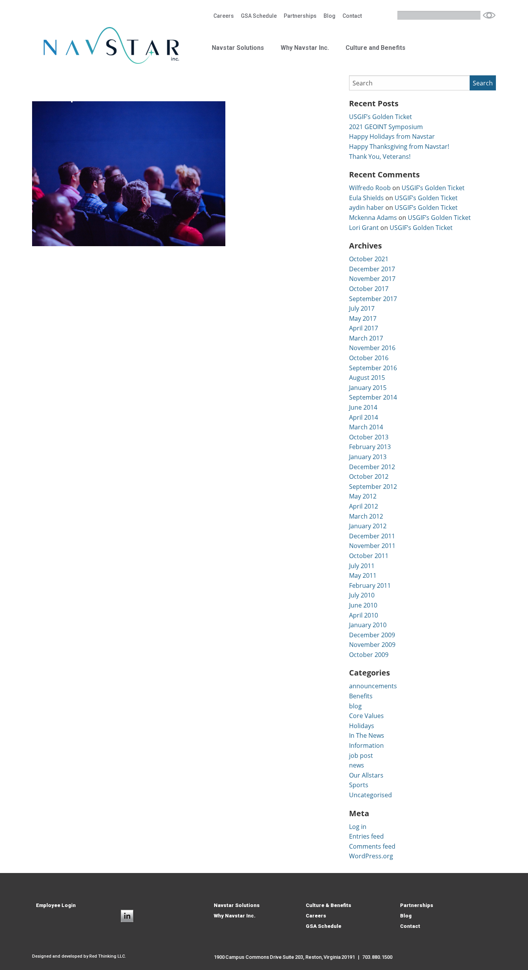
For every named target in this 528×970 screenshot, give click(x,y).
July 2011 (362, 566)
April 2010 (363, 615)
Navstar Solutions (238, 47)
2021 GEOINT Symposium (386, 127)
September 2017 (373, 298)
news (356, 765)
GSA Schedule (259, 16)
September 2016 (373, 368)
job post (361, 755)
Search (489, 15)
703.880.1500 (377, 957)
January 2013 (368, 457)
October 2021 (368, 259)
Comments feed (372, 846)
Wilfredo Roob (370, 188)
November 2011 (372, 545)
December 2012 (372, 467)
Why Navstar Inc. (305, 47)
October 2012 (368, 476)
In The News (366, 735)
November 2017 (372, 278)
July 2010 (362, 595)
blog (355, 706)
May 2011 (362, 575)
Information (366, 745)
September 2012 (373, 486)
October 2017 (368, 288)
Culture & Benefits (328, 905)
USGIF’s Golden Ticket (380, 116)
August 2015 (367, 377)
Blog (330, 16)
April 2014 (363, 417)
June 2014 (363, 407)
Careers (223, 16)
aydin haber (366, 207)
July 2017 (362, 308)
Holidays (361, 726)
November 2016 (372, 348)
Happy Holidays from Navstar (392, 136)
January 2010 (368, 625)
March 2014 (366, 427)
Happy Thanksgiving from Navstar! (399, 146)
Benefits (361, 696)
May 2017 (362, 318)
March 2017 (366, 338)
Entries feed (366, 836)
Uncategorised (370, 795)
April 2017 (363, 328)
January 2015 (368, 387)
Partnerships (300, 16)
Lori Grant (364, 227)
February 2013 (370, 446)
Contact (352, 16)
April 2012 (363, 506)
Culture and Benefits (375, 47)
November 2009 (372, 644)
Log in (357, 826)
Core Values (366, 715)
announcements (373, 686)
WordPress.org (371, 856)
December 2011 (372, 536)
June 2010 (363, 605)
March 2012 (366, 516)
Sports (358, 785)
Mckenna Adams (373, 217)
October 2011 (368, 555)
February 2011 (370, 585)
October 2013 (368, 437)
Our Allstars (366, 775)
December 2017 (372, 269)
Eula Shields (366, 198)
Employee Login (56, 905)
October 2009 (368, 654)
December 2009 (372, 635)
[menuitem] (223, 16)
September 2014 (373, 397)
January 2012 (368, 526)
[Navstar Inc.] (111, 45)
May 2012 (362, 496)
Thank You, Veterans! (379, 156)
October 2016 (368, 358)
